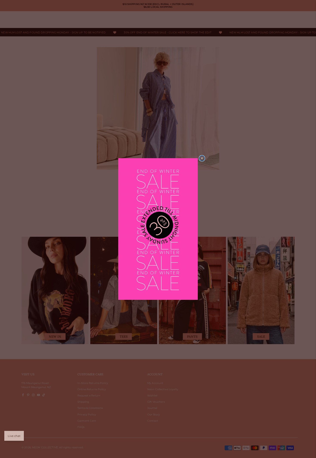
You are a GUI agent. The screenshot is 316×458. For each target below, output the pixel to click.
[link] (158, 229)
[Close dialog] (202, 158)
